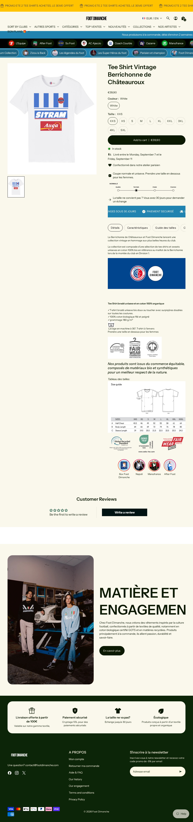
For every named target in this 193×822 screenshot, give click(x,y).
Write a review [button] (125, 512)
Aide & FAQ (76, 772)
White (114, 105)
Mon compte (76, 759)
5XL (123, 130)
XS (123, 121)
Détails (115, 227)
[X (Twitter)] (24, 773)
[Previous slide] (13, 119)
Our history (75, 779)
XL (159, 121)
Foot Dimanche (100, 811)
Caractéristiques (137, 227)
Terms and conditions (81, 792)
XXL (169, 121)
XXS (113, 121)
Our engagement (79, 786)
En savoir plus (112, 650)
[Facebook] (10, 773)
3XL (180, 121)
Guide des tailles (165, 227)
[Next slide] (90, 119)
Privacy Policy (77, 799)
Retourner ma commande (84, 766)
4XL (112, 130)
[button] (16, 186)
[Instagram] (17, 773)
